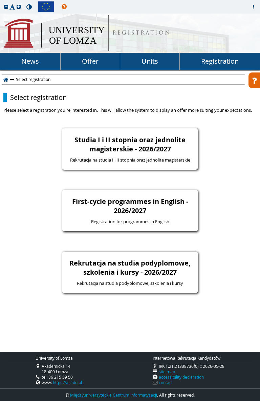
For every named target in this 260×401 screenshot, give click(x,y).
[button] (6, 6)
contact (166, 382)
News (30, 61)
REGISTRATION (141, 33)
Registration (220, 61)
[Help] (64, 7)
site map (167, 371)
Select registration (38, 97)
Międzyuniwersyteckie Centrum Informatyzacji (113, 395)
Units (150, 61)
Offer (90, 61)
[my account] (253, 7)
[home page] (5, 79)
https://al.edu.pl (67, 382)
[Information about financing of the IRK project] (46, 7)
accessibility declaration (181, 377)
